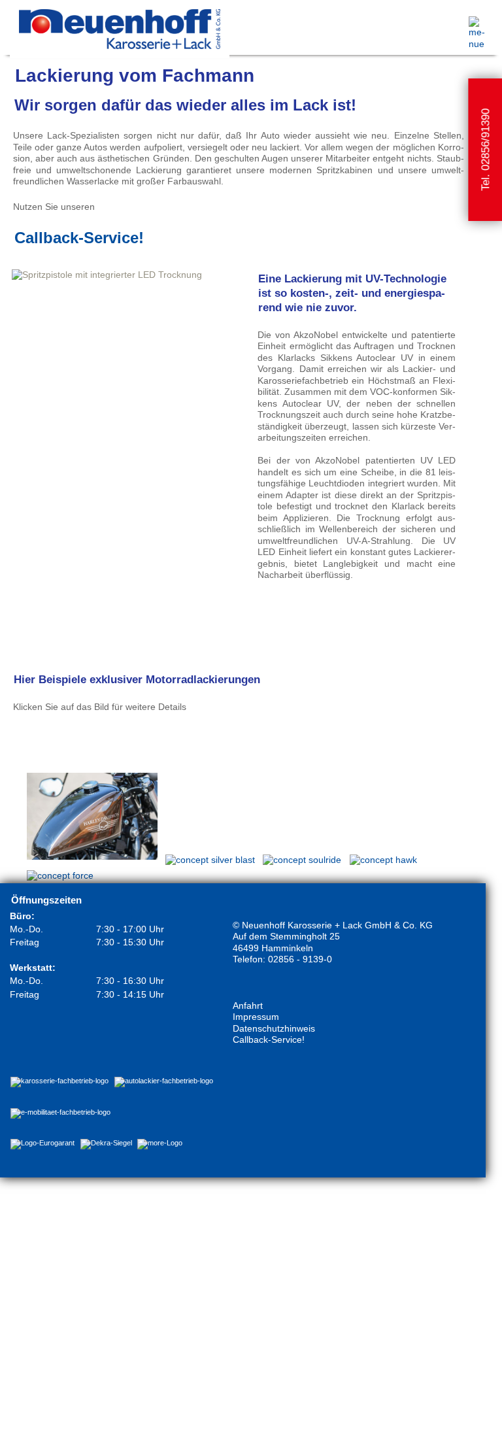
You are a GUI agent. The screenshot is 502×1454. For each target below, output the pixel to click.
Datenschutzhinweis (274, 1028)
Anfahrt (248, 1005)
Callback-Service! (79, 237)
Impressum (256, 1016)
